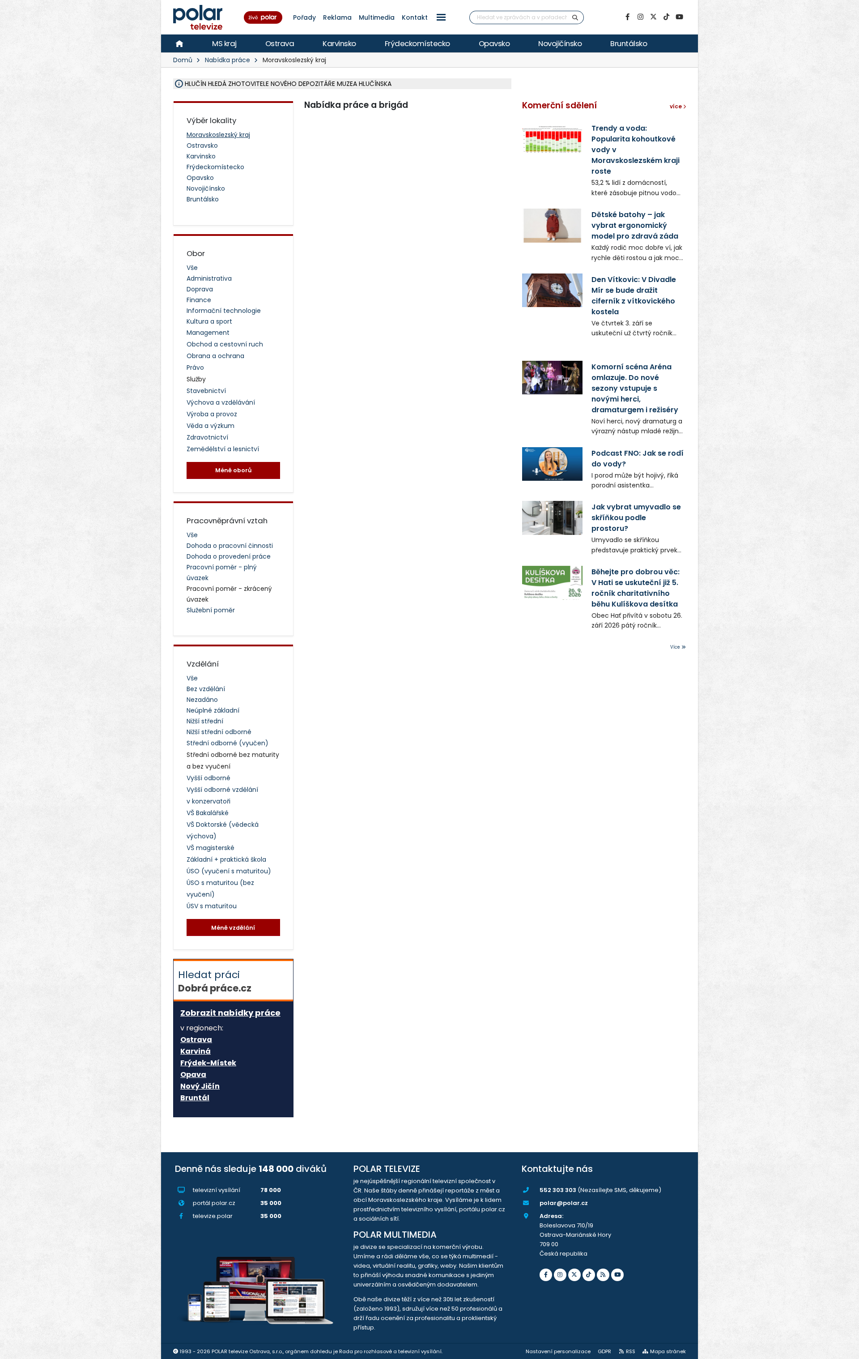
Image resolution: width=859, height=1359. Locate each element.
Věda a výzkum (210, 425)
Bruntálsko (628, 43)
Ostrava (279, 43)
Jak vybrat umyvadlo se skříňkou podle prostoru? (636, 518)
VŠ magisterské (210, 847)
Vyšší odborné (208, 778)
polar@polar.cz (564, 1203)
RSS (630, 1351)
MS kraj (224, 43)
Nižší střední (205, 721)
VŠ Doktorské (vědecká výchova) (223, 830)
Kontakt (415, 17)
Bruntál (194, 1098)
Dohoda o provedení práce (229, 556)
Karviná (195, 1051)
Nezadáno (202, 699)
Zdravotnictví (207, 437)
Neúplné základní (213, 710)
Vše (192, 267)
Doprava (200, 289)
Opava (193, 1075)
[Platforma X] (653, 17)
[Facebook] (627, 17)
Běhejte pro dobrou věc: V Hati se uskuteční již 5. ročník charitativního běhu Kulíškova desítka (635, 588)
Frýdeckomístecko (417, 43)
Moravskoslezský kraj (218, 134)
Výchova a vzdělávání (221, 402)
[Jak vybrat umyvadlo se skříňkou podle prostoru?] (552, 517)
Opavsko (494, 43)
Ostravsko (202, 145)
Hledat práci (214, 981)
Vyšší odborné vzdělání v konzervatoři (222, 795)
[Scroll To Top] (843, 1349)
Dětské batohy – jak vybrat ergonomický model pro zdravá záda (634, 225)
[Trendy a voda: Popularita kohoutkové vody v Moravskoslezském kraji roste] (552, 139)
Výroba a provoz (212, 414)
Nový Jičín (200, 1086)
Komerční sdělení (559, 105)
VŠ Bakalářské (208, 812)
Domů (182, 60)
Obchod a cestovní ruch (225, 344)
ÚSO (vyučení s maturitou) (229, 871)
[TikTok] (666, 17)
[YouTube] (679, 17)
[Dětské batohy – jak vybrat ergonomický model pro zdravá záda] (552, 225)
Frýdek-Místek (208, 1063)
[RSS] (603, 1275)
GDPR (604, 1351)
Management (208, 332)
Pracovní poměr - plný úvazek (222, 572)
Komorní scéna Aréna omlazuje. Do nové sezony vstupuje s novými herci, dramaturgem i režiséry (634, 388)
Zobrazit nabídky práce (230, 1012)
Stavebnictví (206, 390)
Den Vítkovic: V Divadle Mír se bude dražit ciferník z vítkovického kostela (633, 295)
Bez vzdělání (206, 688)
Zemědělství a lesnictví (223, 448)
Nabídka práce (227, 60)
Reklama (337, 17)
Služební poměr (211, 610)
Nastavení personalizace (558, 1351)
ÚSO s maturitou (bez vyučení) (220, 888)
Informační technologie (224, 310)
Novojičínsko (560, 43)
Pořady (304, 17)
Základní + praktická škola (226, 859)
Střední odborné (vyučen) (227, 743)
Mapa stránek (668, 1351)
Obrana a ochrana (215, 355)
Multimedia (377, 17)
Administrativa (209, 278)
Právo (195, 367)
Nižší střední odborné (219, 731)
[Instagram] (640, 17)
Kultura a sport (209, 321)
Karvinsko (339, 43)
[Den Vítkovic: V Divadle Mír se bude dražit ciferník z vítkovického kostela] (552, 290)
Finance (199, 299)
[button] (441, 17)
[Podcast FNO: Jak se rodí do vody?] (552, 464)
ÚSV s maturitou (212, 906)
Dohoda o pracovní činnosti (230, 545)
